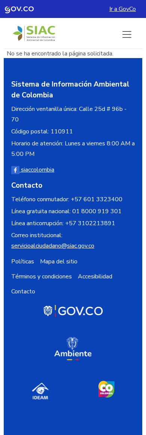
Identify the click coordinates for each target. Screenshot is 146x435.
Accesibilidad (95, 276)
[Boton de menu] (127, 34)
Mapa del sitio (58, 261)
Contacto (23, 291)
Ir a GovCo (122, 9)
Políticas (22, 261)
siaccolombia (36, 170)
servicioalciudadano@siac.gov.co (52, 246)
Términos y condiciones (41, 276)
